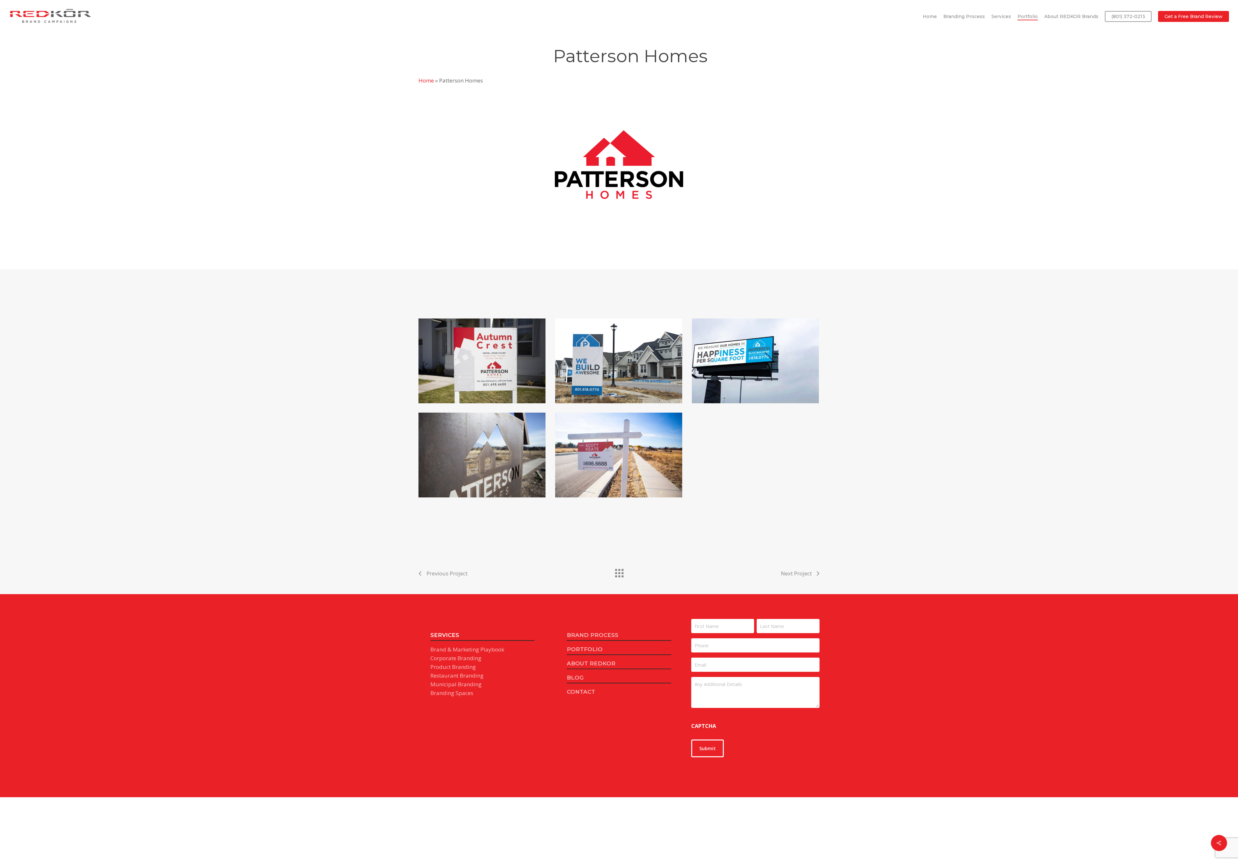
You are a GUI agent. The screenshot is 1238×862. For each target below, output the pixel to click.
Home (426, 80)
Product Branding (453, 667)
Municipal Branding (456, 684)
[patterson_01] (481, 455)
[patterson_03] (481, 360)
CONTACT (581, 692)
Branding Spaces (451, 693)
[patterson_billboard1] (755, 360)
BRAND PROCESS (592, 635)
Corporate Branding (455, 658)
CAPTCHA (703, 726)
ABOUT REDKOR (591, 663)
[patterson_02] (618, 455)
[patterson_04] (618, 360)
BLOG (575, 677)
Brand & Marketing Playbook (467, 649)
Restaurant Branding (457, 675)
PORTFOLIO (585, 649)
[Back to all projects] (619, 571)
